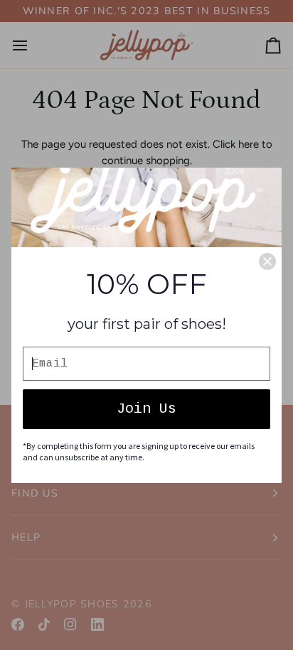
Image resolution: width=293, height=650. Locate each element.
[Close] (267, 261)
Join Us (146, 409)
